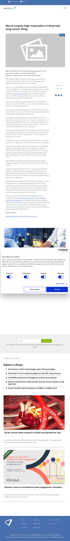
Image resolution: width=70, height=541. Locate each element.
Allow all (57, 289)
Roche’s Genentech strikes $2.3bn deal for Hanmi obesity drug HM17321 (36, 383)
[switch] (26, 276)
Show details (60, 283)
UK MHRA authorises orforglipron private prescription (32, 377)
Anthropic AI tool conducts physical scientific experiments (34, 373)
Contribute (36, 520)
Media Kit (24, 1)
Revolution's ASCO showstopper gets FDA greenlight (31, 369)
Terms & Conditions (54, 520)
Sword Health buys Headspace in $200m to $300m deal (32, 388)
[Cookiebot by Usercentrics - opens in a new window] (60, 250)
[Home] (10, 8)
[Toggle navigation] (66, 8)
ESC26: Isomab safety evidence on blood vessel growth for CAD (32, 433)
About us (23, 520)
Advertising (24, 523)
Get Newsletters (14, 1)
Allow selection (35, 289)
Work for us (52, 523)
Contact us (24, 527)
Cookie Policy (36, 523)
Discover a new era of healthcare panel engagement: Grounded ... (34, 487)
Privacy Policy (36, 527)
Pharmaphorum (8, 522)
